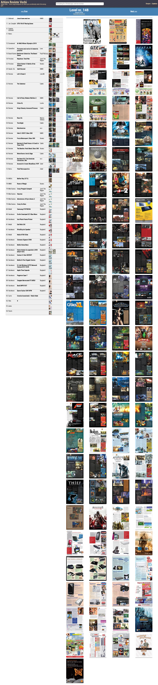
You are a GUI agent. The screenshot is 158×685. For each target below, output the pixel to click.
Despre (148, 4)
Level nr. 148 (79, 10)
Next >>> (133, 11)
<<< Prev (24, 11)
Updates (154, 4)
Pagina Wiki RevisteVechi (79, 14)
